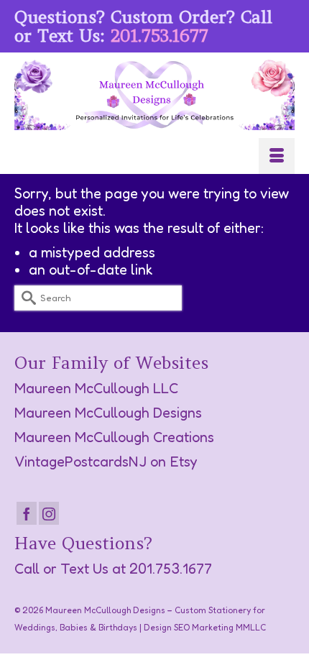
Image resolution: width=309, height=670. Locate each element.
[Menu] (277, 156)
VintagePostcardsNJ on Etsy (106, 461)
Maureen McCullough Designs (108, 412)
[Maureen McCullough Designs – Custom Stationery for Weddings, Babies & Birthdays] (154, 95)
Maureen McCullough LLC (96, 388)
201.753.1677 (159, 35)
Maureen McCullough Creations (114, 437)
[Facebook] (27, 513)
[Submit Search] (25, 298)
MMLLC (251, 627)
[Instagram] (49, 513)
